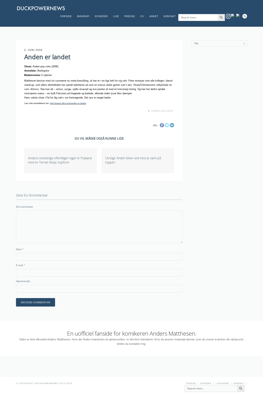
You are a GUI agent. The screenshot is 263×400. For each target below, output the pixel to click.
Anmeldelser (162, 111)
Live (116, 16)
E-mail (20, 265)
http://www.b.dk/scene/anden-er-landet (68, 103)
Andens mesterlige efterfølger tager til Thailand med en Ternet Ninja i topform (60, 160)
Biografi (83, 16)
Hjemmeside (23, 281)
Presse (129, 16)
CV (142, 16)
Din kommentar (24, 206)
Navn (19, 249)
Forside (66, 16)
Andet (153, 16)
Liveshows (222, 383)
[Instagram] (228, 16)
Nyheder (101, 16)
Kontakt (170, 16)
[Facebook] (233, 15)
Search (244, 16)
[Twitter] (238, 15)
